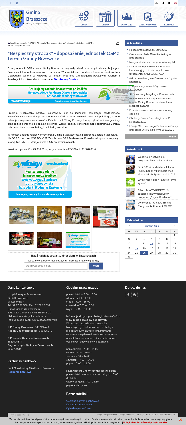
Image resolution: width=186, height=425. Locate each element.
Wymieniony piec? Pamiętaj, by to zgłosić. (157, 181)
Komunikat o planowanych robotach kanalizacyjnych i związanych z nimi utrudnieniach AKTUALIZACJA (149, 70)
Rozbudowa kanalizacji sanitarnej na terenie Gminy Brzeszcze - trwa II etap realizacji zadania (151, 102)
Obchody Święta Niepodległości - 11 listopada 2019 (150, 120)
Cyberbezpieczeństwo (79, 408)
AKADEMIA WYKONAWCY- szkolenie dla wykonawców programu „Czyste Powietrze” (154, 194)
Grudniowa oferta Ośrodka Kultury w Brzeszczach (150, 56)
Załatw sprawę (147, 25)
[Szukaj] (163, 3)
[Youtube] (17, 3)
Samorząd (126, 25)
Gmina (84, 25)
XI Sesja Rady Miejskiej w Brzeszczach (151, 94)
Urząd (105, 25)
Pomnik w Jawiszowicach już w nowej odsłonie (150, 112)
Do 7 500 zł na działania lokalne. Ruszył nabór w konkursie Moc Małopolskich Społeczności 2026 (156, 171)
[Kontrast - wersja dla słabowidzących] (169, 3)
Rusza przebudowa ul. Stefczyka (148, 49)
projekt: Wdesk (22, 415)
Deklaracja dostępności (79, 404)
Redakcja (140, 415)
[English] (175, 3)
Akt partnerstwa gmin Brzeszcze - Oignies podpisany (153, 80)
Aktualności (134, 149)
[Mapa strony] (157, 3)
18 (136, 248)
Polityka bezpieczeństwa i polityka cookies (115, 415)
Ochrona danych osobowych (82, 400)
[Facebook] (11, 3)
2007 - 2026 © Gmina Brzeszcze (160, 415)
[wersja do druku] (118, 43)
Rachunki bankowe (19, 371)
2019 (34, 43)
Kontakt (169, 25)
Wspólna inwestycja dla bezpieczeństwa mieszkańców (155, 158)
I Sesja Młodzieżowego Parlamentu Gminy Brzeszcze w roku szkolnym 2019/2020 (153, 128)
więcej (173, 136)
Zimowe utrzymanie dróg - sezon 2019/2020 (148, 88)
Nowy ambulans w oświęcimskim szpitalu (152, 62)
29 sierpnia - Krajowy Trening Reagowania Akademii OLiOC (155, 204)
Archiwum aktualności (21, 43)
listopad (41, 43)
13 (151, 243)
